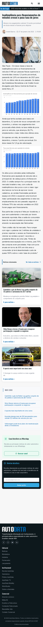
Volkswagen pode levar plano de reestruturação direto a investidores (21, 424)
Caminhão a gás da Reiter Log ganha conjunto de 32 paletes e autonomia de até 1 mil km (20, 290)
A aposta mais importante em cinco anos (17, 368)
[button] (38, 3)
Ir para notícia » (9, 302)
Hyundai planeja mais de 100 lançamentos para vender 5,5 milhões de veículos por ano (21, 417)
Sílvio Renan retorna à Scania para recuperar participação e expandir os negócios (19, 330)
